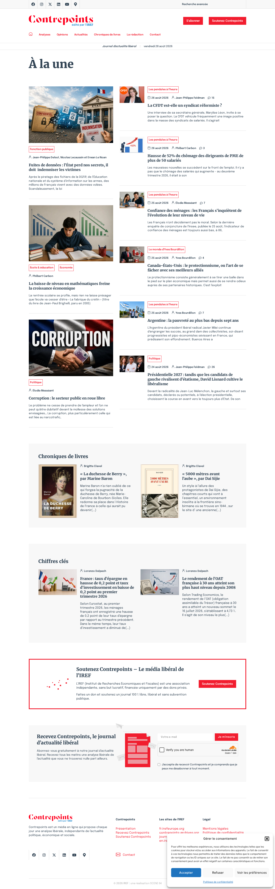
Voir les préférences (252, 873)
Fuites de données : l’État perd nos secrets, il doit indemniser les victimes (68, 167)
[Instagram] (41, 4)
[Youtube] (67, 4)
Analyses (44, 34)
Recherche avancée (195, 4)
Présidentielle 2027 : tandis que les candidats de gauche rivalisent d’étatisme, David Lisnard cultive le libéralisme (195, 379)
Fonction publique (41, 149)
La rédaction (135, 34)
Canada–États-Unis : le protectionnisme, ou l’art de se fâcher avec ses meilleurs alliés (195, 267)
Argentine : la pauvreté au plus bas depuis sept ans (193, 320)
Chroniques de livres (107, 34)
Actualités (81, 34)
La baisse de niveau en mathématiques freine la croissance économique (69, 286)
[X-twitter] (50, 4)
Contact (155, 34)
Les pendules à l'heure (163, 89)
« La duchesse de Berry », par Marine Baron (103, 476)
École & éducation (41, 267)
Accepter (186, 873)
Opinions (62, 34)
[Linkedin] (58, 4)
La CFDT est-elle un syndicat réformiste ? (185, 105)
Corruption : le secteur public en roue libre (67, 398)
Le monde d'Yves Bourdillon (166, 249)
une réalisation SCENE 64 (146, 883)
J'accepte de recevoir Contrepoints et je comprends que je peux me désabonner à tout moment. (199, 766)
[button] (267, 839)
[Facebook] (33, 4)
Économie (66, 267)
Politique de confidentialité (218, 881)
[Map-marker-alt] (75, 4)
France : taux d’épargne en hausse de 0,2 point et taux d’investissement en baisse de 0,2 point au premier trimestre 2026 (107, 587)
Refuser (218, 873)
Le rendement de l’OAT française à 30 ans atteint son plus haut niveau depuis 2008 (209, 583)
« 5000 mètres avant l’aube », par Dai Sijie (201, 476)
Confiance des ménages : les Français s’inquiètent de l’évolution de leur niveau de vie (195, 212)
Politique (35, 382)
